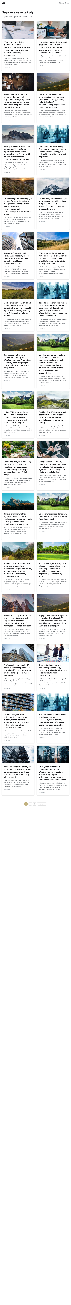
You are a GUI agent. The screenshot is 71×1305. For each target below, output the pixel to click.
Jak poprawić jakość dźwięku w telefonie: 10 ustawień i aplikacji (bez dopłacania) (53, 516)
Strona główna (64, 3)
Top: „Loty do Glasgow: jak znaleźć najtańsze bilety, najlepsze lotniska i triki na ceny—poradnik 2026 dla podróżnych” (53, 670)
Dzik (3, 3)
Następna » (42, 804)
